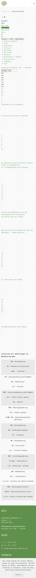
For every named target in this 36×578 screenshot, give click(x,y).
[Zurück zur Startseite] (4, 3)
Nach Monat (5, 27)
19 (2, 255)
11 (2, 185)
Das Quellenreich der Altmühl (12, 217)
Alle (20, 67)
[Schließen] (33, 568)
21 (2, 259)
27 (2, 304)
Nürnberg (28, 67)
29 (2, 91)
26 (2, 302)
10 (2, 149)
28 (2, 89)
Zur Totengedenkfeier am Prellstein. (15, 167)
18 (2, 252)
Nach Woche (5, 30)
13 (2, 190)
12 (2, 187)
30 (2, 93)
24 (2, 266)
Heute (3, 32)
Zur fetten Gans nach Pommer (12, 279)
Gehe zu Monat (19, 39)
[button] (34, 3)
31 (2, 95)
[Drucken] (4, 17)
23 (2, 264)
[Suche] (2, 36)
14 (2, 192)
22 (2, 261)
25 (2, 300)
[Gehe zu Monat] (2, 34)
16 (2, 196)
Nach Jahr (4, 25)
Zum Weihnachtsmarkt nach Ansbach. (14, 327)
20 (2, 257)
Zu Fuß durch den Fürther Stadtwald (14, 116)
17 (2, 199)
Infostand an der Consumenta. (12, 104)
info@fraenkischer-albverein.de (16, 548)
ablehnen (18, 574)
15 (2, 194)
